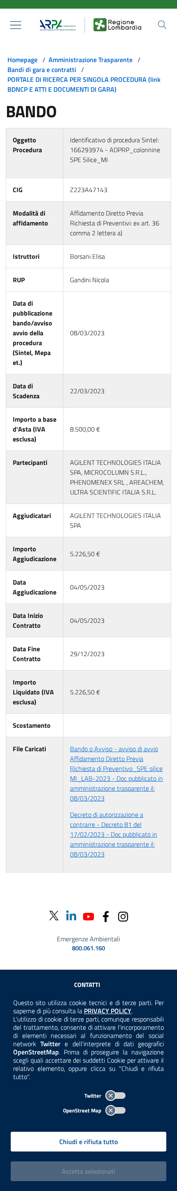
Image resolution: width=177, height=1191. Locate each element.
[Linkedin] (71, 915)
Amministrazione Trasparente (91, 60)
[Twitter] (54, 916)
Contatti (87, 984)
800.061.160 (88, 948)
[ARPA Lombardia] (56, 25)
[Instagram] (123, 915)
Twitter (93, 1095)
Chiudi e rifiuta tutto (88, 1142)
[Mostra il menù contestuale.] (15, 25)
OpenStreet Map (82, 1110)
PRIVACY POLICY (107, 1011)
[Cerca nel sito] (162, 24)
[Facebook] (105, 915)
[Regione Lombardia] (117, 25)
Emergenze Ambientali (88, 939)
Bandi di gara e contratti (41, 69)
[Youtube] (88, 915)
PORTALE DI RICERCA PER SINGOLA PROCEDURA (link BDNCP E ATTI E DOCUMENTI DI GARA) (84, 84)
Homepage (22, 60)
